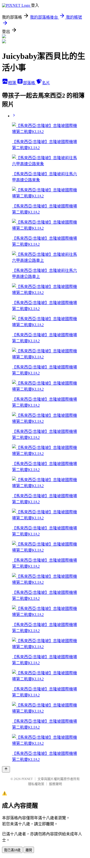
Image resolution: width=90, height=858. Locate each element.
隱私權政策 (36, 784)
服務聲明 (55, 784)
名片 (46, 83)
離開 (29, 850)
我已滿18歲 (12, 850)
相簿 (12, 83)
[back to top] (6, 769)
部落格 (29, 83)
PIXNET (27, 779)
